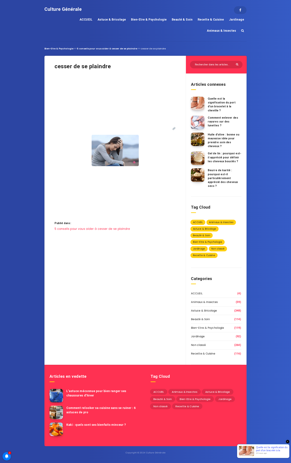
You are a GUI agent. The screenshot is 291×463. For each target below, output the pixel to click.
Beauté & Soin (182, 19)
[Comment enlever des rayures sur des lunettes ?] (197, 122)
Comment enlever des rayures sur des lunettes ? (223, 121)
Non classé (217, 248)
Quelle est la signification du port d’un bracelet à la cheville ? (222, 104)
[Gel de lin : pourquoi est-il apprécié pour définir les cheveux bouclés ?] (197, 158)
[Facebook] (240, 10)
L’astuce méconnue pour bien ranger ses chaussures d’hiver (96, 393)
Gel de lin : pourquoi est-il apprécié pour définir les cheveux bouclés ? (224, 157)
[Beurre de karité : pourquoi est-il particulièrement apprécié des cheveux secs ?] (197, 175)
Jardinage (236, 19)
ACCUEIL (86, 19)
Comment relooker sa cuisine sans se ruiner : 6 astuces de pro (101, 410)
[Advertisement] (115, 101)
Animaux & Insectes (221, 30)
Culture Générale (63, 9)
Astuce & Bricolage (112, 19)
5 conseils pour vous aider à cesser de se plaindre (107, 48)
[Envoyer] (237, 64)
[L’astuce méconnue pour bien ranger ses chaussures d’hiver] (56, 395)
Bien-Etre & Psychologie (149, 19)
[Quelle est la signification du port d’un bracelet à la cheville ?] (197, 103)
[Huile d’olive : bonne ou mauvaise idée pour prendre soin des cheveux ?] (197, 139)
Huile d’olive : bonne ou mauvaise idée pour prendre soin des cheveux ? (223, 140)
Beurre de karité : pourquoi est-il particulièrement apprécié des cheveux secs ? (223, 178)
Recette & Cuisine (211, 19)
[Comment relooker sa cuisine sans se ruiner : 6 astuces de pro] (56, 412)
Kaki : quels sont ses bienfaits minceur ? (96, 424)
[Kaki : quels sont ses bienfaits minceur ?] (56, 429)
